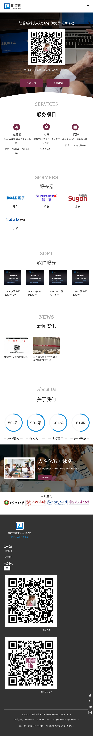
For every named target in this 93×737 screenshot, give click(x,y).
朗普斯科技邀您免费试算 (16, 357)
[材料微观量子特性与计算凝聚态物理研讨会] (46, 345)
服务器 (46, 186)
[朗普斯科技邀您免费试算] (17, 345)
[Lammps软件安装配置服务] (12, 277)
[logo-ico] (20, 522)
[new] (13, 4)
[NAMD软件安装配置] (80, 277)
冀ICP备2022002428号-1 (61, 726)
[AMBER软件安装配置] (58, 277)
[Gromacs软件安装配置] (35, 277)
